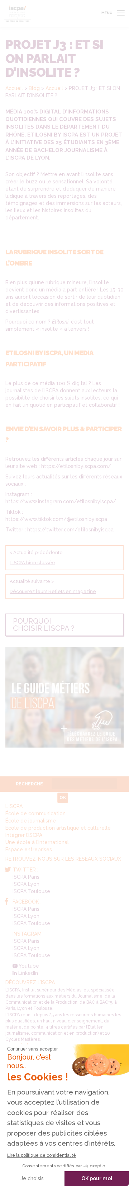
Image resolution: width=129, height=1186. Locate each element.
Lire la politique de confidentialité (41, 1155)
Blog (34, 88)
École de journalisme (30, 821)
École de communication (35, 813)
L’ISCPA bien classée (32, 562)
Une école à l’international (37, 842)
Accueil (14, 88)
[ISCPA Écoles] (17, 13)
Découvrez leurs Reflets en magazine (53, 591)
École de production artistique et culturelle (58, 828)
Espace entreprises (28, 849)
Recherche (29, 783)
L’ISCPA (14, 806)
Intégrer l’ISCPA (23, 835)
